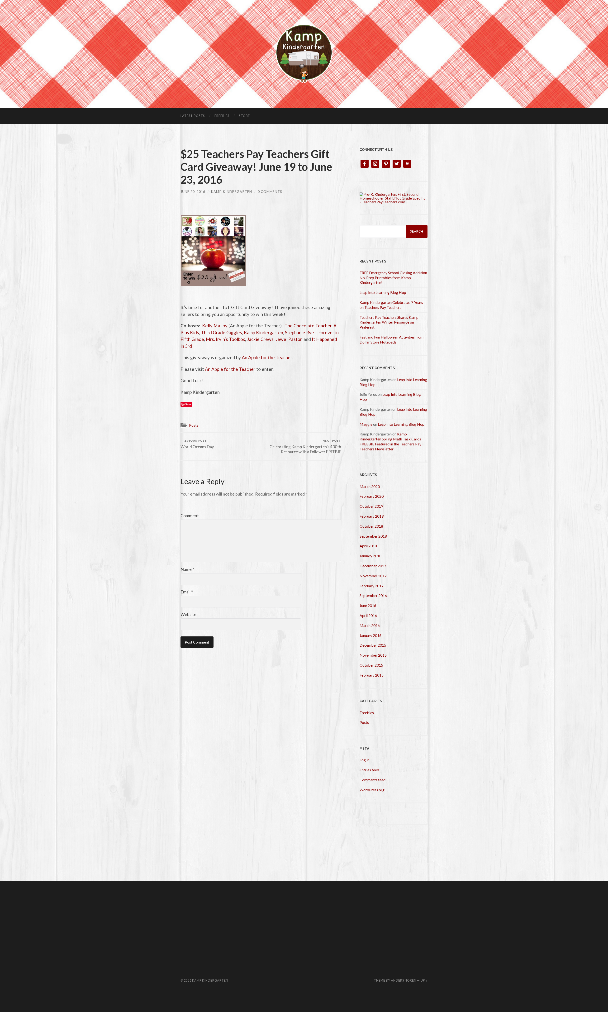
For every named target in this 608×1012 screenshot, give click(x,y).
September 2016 (373, 595)
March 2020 (370, 486)
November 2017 (373, 575)
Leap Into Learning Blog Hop (383, 292)
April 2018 (368, 546)
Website (188, 614)
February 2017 (372, 585)
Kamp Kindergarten (231, 192)
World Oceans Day (197, 444)
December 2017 (373, 565)
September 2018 (373, 536)
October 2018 (371, 526)
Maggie (366, 424)
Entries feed (369, 770)
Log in (364, 760)
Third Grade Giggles (221, 332)
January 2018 (370, 556)
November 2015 (373, 655)
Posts (193, 425)
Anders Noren (403, 980)
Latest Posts (192, 116)
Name (187, 569)
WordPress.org (372, 790)
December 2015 (373, 645)
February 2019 (372, 516)
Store (244, 116)
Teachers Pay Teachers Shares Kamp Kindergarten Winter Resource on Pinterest (389, 322)
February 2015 (372, 675)
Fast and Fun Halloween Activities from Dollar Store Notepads (391, 339)
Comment (189, 515)
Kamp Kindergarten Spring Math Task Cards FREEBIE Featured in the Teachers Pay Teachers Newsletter (390, 441)
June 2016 (368, 605)
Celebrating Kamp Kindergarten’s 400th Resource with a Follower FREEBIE (305, 446)
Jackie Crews (260, 339)
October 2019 (371, 506)
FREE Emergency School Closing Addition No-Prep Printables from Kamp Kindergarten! (393, 277)
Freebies (221, 116)
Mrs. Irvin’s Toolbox (225, 339)
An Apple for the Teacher (267, 357)
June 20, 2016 (192, 192)
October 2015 (371, 665)
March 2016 (370, 625)
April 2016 (368, 615)
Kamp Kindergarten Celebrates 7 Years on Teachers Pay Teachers (391, 305)
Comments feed (372, 780)
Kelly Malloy (215, 325)
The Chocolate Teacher (308, 325)
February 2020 (372, 496)
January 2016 (370, 635)
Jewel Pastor (289, 339)
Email (186, 592)
